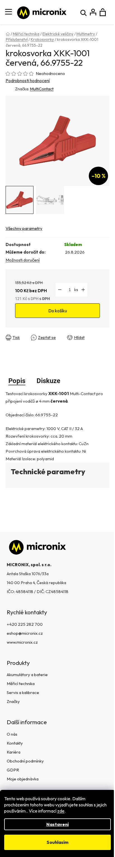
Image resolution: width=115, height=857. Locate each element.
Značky (13, 701)
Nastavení (57, 824)
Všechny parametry (24, 228)
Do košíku (57, 310)
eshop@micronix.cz (25, 633)
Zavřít (12, 341)
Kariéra (13, 752)
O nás (12, 734)
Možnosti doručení (23, 260)
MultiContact (42, 88)
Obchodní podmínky (25, 761)
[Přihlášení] (93, 12)
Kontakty (15, 743)
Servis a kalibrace (23, 692)
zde (60, 811)
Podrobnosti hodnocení (28, 80)
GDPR (13, 770)
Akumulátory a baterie (27, 674)
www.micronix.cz (22, 642)
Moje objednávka (23, 779)
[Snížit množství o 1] (60, 290)
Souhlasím (57, 842)
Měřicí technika (21, 683)
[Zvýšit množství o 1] (83, 290)
